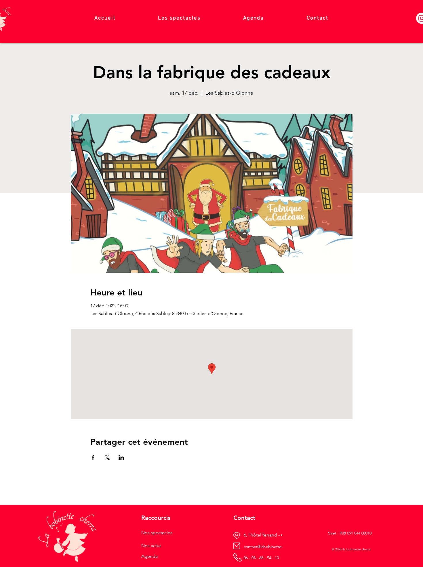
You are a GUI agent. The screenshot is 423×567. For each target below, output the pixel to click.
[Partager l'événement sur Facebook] (93, 457)
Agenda (149, 556)
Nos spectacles (156, 532)
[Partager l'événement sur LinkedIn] (121, 457)
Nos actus (151, 545)
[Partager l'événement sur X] (107, 457)
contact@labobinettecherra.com (273, 546)
